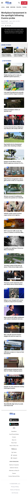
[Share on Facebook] (5, 25)
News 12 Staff (4, 21)
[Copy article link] (10, 25)
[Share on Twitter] (8, 25)
